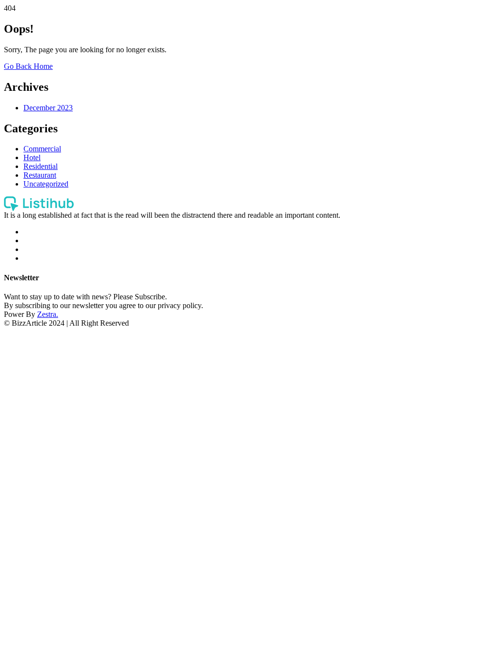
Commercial (42, 149)
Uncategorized (45, 184)
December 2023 (48, 108)
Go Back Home (28, 66)
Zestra (46, 314)
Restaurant (39, 175)
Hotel (32, 157)
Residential (40, 166)
